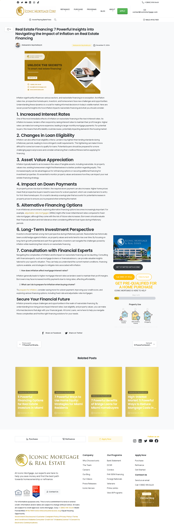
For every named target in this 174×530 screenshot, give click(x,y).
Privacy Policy (65, 516)
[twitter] (22, 2)
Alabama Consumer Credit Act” (41, 519)
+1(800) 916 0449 (152, 2)
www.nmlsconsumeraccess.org (48, 511)
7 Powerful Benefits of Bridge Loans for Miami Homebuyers (104, 404)
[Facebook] (18, 2)
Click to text (144, 277)
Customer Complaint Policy (48, 516)
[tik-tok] (38, 2)
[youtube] (26, 2)
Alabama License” (62, 519)
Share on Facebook (53, 333)
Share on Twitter (76, 333)
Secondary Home (136, 322)
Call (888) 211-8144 (124, 277)
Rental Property (148, 321)
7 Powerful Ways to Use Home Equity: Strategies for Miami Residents (68, 402)
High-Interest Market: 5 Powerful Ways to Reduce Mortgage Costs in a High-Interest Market (142, 402)
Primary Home (123, 321)
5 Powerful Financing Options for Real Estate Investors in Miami (30, 402)
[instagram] (34, 2)
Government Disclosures (25, 516)
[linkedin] (30, 2)
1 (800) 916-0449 (66, 508)
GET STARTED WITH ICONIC (128, 267)
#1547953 (30, 511)
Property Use (135, 304)
